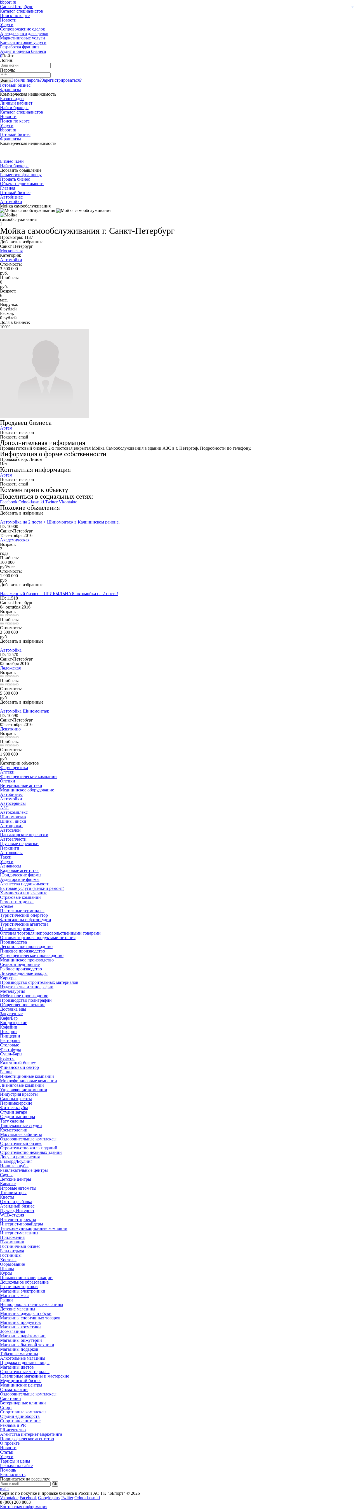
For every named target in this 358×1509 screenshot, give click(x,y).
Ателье (6, 906)
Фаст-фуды (10, 1049)
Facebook (8, 501)
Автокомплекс (14, 812)
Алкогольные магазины (22, 1358)
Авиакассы (10, 866)
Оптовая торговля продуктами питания (38, 937)
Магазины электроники (22, 1291)
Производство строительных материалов (39, 982)
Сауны (6, 1174)
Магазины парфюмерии (23, 1335)
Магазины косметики (20, 1326)
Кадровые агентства (19, 870)
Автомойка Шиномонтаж (24, 711)
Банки (6, 1071)
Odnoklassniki (31, 501)
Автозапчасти (13, 839)
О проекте (10, 1443)
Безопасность (12, 1474)
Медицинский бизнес (20, 1380)
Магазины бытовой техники (27, 1344)
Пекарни (8, 1031)
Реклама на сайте (16, 1465)
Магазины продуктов (20, 1322)
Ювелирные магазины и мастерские (34, 1376)
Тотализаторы (13, 1192)
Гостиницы (11, 1255)
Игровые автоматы (18, 1188)
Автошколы (11, 852)
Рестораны (10, 1040)
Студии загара (13, 1112)
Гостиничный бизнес (20, 1246)
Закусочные (11, 1013)
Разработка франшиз (19, 46)
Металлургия (12, 991)
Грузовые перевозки (19, 843)
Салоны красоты (16, 1098)
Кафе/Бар (9, 1018)
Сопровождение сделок (22, 29)
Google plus (49, 1497)
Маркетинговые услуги (22, 38)
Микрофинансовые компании (28, 1080)
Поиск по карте (15, 15)
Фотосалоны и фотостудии (25, 919)
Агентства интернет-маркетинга (31, 1434)
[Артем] (44, 416)
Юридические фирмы (20, 875)
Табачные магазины (19, 1353)
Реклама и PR (13, 1425)
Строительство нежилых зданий (31, 1152)
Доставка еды (13, 1009)
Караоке (8, 1183)
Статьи (6, 1452)
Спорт (6, 1407)
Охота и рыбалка (16, 1201)
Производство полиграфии (26, 1000)
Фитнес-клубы (14, 1107)
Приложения (12, 1237)
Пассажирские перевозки (24, 834)
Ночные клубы (14, 1165)
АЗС (4, 807)
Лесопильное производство (26, 946)
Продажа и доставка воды (25, 1362)
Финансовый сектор (19, 1067)
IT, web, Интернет (17, 1210)
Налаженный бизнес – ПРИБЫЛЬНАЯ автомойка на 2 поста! (59, 593)
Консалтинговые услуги (23, 42)
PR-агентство (13, 1429)
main (4, 1488)
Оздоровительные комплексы (28, 1139)
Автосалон (10, 830)
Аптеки (7, 772)
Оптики (7, 781)
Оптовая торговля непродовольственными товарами (50, 933)
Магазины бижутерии (21, 1340)
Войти (6, 80)
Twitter (51, 501)
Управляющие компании (23, 1089)
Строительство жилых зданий (28, 1147)
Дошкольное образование (24, 1282)
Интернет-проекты (18, 1219)
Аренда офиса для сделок (24, 33)
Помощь (8, 1470)
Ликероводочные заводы (24, 973)
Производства (13, 942)
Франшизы (10, 89)
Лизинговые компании (22, 1085)
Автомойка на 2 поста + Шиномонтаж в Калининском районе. (60, 522)
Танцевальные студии (21, 1125)
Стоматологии (14, 1389)
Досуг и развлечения (20, 1156)
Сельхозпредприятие (20, 964)
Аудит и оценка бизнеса (23, 51)
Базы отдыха (12, 1250)
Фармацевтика (14, 767)
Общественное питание (22, 1004)
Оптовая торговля (17, 928)
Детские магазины (17, 1309)
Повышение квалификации (26, 1277)
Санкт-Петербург (16, 6)
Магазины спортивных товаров (30, 1317)
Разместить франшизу (21, 174)
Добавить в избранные (21, 241)
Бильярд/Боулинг (16, 1161)
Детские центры (15, 1179)
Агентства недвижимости (25, 883)
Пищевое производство (22, 951)
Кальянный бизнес (18, 1062)
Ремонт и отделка (17, 901)
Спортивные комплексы (23, 1411)
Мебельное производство (24, 995)
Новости (8, 20)
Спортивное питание (20, 1420)
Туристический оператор (24, 915)
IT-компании (12, 1241)
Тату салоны (12, 1121)
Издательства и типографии (26, 986)
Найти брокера (14, 107)
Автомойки (11, 201)
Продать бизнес (15, 179)
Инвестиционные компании (27, 1076)
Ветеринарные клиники (23, 1402)
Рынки (6, 1300)
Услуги (6, 24)
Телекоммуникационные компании (33, 1228)
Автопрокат (11, 825)
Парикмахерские (16, 1103)
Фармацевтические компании (28, 776)
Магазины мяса (14, 1295)
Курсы (6, 1273)
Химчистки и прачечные (23, 892)
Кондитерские (13, 1022)
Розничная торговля (19, 1286)
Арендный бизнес (17, 1206)
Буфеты (7, 1058)
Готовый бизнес (15, 85)
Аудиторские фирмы (19, 879)
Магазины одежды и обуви (25, 1313)
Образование (12, 1264)
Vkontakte (68, 501)
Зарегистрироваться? (62, 80)
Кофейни (8, 1027)
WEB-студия (12, 1215)
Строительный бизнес (21, 1143)
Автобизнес (11, 197)
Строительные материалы (25, 1371)
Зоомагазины (12, 1331)
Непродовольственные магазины (31, 1304)
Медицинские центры (21, 1385)
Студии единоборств (20, 1416)
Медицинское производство (27, 960)
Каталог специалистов (21, 11)
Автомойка (11, 650)
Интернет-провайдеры (21, 1224)
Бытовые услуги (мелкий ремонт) (32, 888)
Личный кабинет (16, 103)
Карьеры (8, 977)
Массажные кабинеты (21, 1134)
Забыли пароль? (26, 80)
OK (55, 1484)
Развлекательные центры (24, 1170)
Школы (7, 1268)
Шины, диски (13, 821)
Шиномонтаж (13, 816)
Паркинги (9, 848)
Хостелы (8, 1259)
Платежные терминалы (22, 910)
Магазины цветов (17, 1367)
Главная (7, 188)
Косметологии (13, 1130)
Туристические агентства (24, 924)
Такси (5, 857)
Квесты (7, 1197)
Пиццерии (10, 1036)
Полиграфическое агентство (27, 1438)
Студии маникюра (17, 1116)
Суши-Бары (11, 1053)
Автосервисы (13, 803)
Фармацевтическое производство (31, 955)
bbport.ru (8, 130)
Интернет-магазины (19, 1232)
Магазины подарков (19, 1349)
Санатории (10, 1398)
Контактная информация (23, 1506)
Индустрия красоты (19, 1094)
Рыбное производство (21, 968)
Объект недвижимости (22, 183)
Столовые (9, 1045)
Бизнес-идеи (12, 98)
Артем (6, 428)
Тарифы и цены (15, 1461)
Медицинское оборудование (27, 789)
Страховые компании (20, 897)
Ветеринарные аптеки (21, 785)
